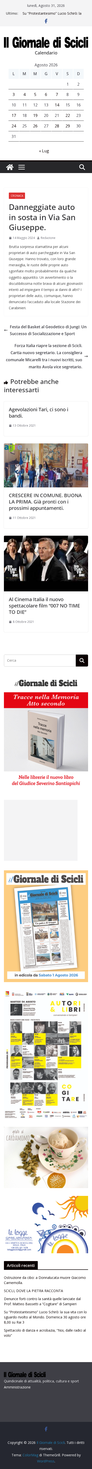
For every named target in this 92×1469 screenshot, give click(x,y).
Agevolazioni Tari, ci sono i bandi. (38, 412)
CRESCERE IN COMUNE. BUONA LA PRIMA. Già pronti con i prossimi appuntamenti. (45, 501)
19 (35, 115)
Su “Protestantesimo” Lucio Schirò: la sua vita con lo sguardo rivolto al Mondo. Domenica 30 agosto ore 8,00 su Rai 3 (45, 1317)
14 (57, 105)
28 (57, 126)
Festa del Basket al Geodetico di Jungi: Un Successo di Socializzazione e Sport (48, 330)
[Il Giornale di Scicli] (10, 167)
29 (68, 126)
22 (68, 115)
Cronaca (17, 195)
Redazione (48, 238)
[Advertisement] (41, 830)
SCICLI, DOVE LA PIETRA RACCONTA (33, 1290)
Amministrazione (17, 1387)
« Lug (44, 151)
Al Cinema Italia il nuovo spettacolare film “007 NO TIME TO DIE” (44, 605)
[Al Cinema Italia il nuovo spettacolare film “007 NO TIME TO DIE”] (46, 539)
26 (35, 126)
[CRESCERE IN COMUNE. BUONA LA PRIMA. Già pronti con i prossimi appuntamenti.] (46, 447)
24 (14, 126)
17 (14, 115)
